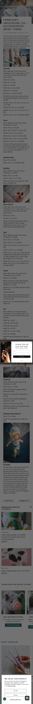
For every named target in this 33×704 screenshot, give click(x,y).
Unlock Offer (21, 356)
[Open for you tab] (27, 698)
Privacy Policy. (12, 686)
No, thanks (21, 360)
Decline (16, 695)
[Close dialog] (31, 342)
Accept (16, 690)
